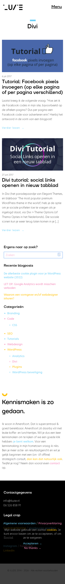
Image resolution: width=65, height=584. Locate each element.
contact (55, 463)
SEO (10, 333)
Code (10, 319)
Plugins (17, 367)
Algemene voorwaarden (19, 523)
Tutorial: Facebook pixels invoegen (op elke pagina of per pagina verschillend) (32, 87)
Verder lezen (12, 128)
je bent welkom (23, 441)
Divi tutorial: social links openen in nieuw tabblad (30, 183)
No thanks (31, 548)
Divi (14, 361)
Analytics (18, 356)
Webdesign (15, 344)
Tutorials (13, 339)
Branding (13, 313)
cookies (52, 530)
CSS (14, 325)
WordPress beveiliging (27, 372)
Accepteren (30, 543)
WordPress (14, 349)
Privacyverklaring (50, 523)
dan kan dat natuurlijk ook (44, 459)
